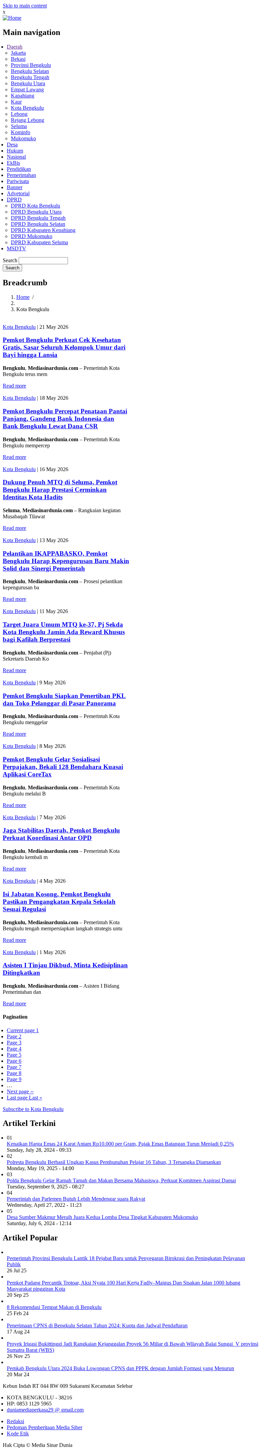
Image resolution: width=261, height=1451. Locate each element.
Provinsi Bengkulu (31, 65)
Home (23, 297)
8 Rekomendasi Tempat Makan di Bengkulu (54, 1307)
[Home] (12, 18)
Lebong (19, 114)
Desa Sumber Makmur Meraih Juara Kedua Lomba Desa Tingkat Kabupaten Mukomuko (102, 1217)
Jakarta (18, 53)
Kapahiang (22, 95)
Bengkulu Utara (28, 83)
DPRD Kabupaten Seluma (39, 242)
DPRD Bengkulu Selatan (38, 224)
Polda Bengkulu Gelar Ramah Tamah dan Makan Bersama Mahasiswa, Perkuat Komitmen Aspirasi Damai (121, 1180)
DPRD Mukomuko (31, 236)
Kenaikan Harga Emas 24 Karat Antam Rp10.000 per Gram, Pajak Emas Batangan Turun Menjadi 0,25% (120, 1144)
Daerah (14, 47)
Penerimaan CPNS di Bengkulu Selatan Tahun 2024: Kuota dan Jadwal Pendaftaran (97, 1325)
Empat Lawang (27, 89)
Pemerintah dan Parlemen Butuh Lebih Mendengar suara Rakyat (76, 1199)
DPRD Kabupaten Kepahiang (43, 230)
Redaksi (15, 1421)
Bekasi (18, 59)
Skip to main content (25, 5)
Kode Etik (18, 1433)
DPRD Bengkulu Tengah (38, 218)
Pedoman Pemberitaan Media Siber (44, 1427)
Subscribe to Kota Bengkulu (33, 1109)
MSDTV (16, 248)
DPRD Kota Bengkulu (35, 206)
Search (10, 260)
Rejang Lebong (27, 120)
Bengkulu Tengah (30, 77)
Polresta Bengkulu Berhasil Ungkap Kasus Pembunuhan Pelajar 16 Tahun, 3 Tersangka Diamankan (114, 1162)
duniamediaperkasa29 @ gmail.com (45, 1410)
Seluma (19, 126)
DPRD (14, 199)
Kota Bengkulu (27, 108)
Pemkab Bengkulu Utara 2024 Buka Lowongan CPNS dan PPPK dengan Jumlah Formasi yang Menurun (120, 1368)
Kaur (16, 102)
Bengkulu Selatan (30, 71)
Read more (14, 386)
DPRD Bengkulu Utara (36, 212)
